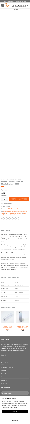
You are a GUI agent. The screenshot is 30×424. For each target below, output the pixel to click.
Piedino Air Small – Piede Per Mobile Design (8, 328)
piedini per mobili (16, 211)
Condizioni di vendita (7, 367)
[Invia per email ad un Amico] (11, 218)
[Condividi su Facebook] (5, 218)
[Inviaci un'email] (2, 355)
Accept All (15, 411)
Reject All (15, 420)
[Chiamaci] (5, 355)
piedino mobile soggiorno (14, 214)
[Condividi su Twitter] (8, 218)
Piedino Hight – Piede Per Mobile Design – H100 (22, 328)
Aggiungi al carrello (19, 199)
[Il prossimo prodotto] (2, 189)
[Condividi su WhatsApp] (2, 218)
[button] (2, 5)
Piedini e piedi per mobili (13, 179)
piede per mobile (7, 211)
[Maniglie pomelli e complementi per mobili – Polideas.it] (16, 5)
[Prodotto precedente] (6, 189)
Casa (2, 179)
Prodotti (3, 373)
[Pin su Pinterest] (14, 218)
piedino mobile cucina (17, 213)
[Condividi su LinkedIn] (17, 218)
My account (4, 383)
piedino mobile (8, 213)
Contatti (3, 370)
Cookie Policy (5, 380)
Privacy (3, 377)
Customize (15, 416)
